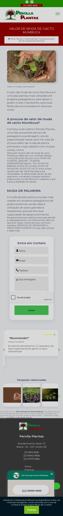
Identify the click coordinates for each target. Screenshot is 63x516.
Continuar (31, 510)
